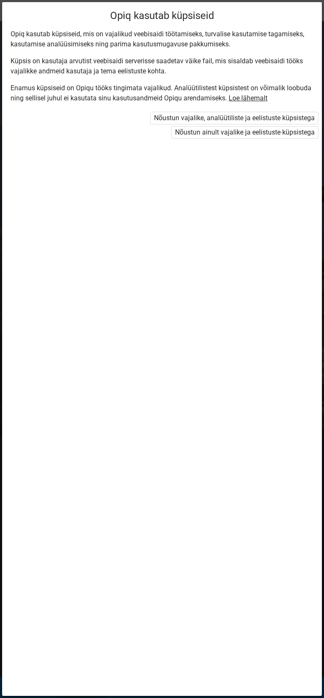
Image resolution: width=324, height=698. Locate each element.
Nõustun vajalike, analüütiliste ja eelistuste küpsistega (234, 118)
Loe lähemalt (248, 98)
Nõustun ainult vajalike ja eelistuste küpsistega (245, 132)
